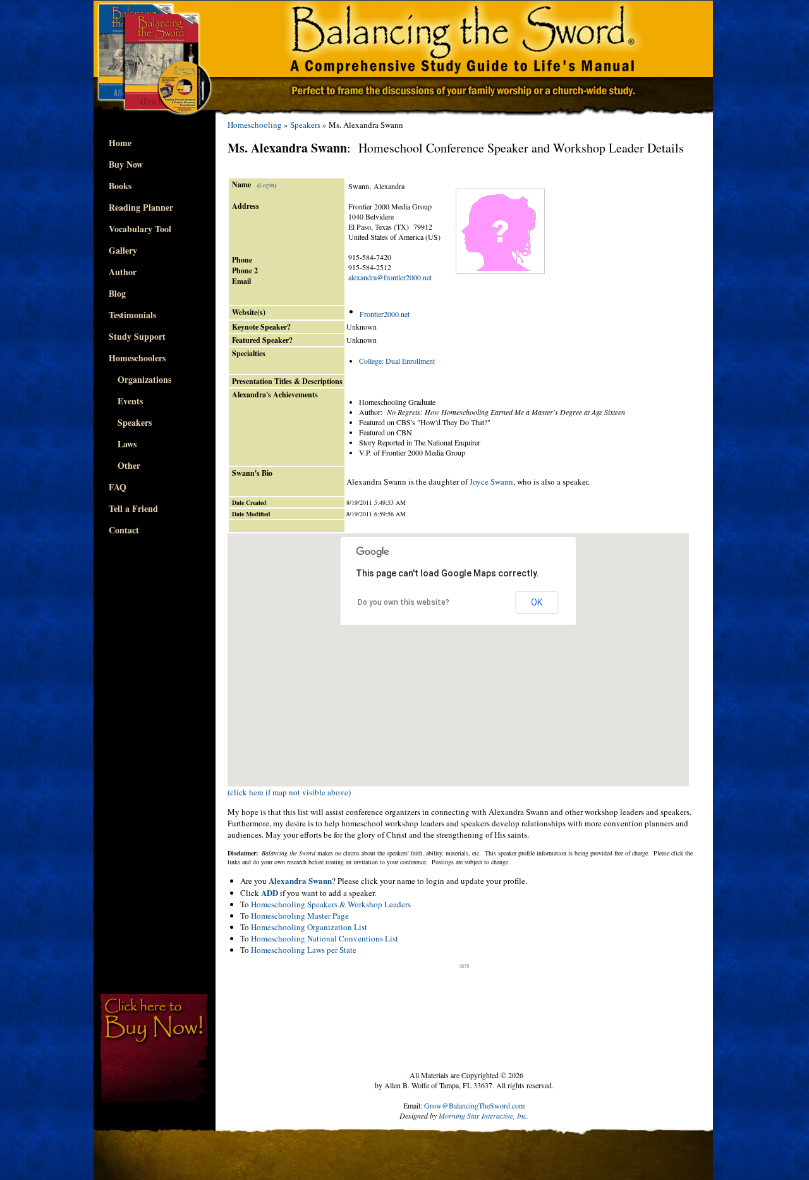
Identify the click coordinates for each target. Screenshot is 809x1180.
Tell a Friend (133, 508)
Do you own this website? (403, 602)
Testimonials (132, 314)
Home (120, 142)
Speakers (130, 422)
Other (124, 465)
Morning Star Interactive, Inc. (483, 1115)
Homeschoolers (137, 357)
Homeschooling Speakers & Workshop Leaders (331, 904)
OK (536, 602)
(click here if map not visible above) (289, 792)
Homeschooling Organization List (309, 927)
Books (120, 185)
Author (123, 271)
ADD (269, 892)
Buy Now (126, 164)
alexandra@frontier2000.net (390, 277)
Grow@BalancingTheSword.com (474, 1105)
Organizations (140, 379)
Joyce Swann (491, 481)
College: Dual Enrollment (397, 361)
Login (266, 185)
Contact (124, 530)
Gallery (123, 250)
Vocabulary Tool (140, 228)
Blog (117, 293)
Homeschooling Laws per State (303, 949)
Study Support (137, 336)
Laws (123, 443)
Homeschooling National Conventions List (324, 938)
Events (126, 400)
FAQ (117, 487)
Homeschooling (255, 124)
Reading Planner (141, 207)
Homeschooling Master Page (300, 915)
